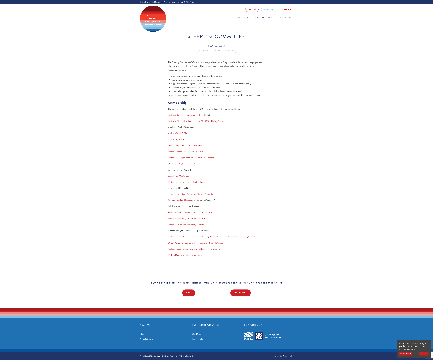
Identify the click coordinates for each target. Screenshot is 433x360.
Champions (204, 51)
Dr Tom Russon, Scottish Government (185, 255)
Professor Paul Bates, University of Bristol (186, 224)
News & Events (146, 339)
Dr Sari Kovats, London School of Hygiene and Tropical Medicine (196, 242)
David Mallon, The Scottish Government (185, 145)
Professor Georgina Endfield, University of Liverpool (191, 157)
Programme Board (224, 51)
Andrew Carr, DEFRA (178, 133)
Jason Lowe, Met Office (178, 176)
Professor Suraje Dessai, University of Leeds (187, 249)
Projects (272, 18)
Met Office (240, 293)
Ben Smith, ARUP (176, 139)
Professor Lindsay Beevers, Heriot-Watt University (190, 212)
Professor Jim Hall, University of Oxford (185, 115)
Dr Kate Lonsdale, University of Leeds (184, 200)
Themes (259, 17)
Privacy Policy (198, 339)
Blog (142, 334)
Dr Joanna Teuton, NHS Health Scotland (186, 182)
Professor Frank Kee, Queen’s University (185, 151)
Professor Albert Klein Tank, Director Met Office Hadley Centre (196, 121)
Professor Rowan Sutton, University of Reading (188, 236)
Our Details (197, 334)
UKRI (188, 293)
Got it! (424, 354)
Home (237, 18)
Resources (285, 17)
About (248, 17)
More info (405, 354)
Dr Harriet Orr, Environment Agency (184, 163)
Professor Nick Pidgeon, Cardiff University (186, 218)
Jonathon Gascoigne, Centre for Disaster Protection (191, 194)
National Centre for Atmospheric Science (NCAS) (232, 236)
